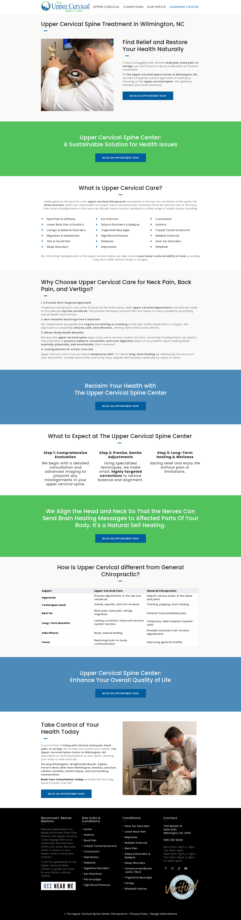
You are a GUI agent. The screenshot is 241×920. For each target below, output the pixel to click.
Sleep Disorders (57, 247)
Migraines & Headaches (63, 236)
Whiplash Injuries (136, 888)
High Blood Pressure (114, 236)
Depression (109, 247)
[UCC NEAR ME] (59, 886)
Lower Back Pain (135, 831)
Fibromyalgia (92, 879)
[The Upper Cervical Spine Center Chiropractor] (65, 7)
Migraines (131, 837)
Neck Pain (131, 848)
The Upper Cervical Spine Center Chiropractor (97, 914)
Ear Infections (93, 873)
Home (88, 829)
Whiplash (162, 247)
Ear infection (109, 219)
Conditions (133, 7)
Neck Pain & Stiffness (61, 219)
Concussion (164, 219)
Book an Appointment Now (148, 96)
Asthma (161, 224)
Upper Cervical (106, 7)
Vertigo (129, 883)
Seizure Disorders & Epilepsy (120, 224)
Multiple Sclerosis (167, 236)
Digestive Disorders (96, 868)
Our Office (156, 7)
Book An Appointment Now (120, 157)
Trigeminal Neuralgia (115, 230)
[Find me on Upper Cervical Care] (181, 887)
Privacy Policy (139, 914)
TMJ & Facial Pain (58, 241)
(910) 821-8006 (173, 840)
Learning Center (184, 7)
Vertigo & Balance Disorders (66, 230)
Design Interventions (163, 914)
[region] (120, 619)
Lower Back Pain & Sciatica (65, 224)
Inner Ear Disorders (168, 241)
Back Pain (90, 840)
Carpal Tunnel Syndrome (173, 230)
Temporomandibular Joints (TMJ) (138, 870)
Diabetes (107, 241)
